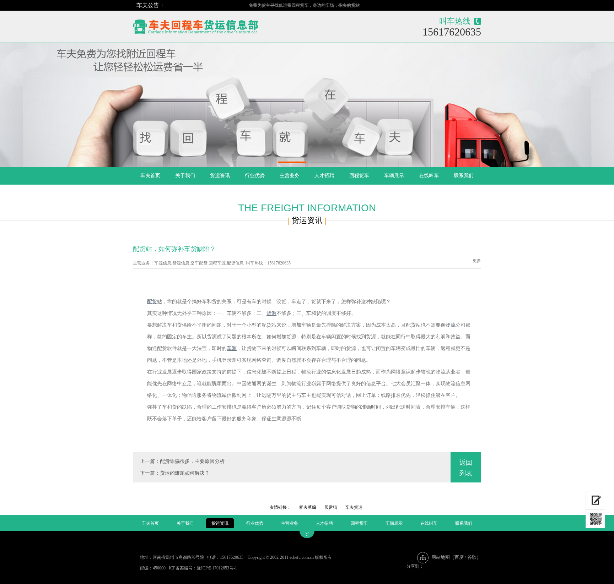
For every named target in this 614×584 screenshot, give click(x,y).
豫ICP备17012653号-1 (217, 568)
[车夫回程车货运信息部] (220, 25)
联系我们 (464, 175)
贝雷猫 (330, 507)
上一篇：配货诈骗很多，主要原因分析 (182, 461)
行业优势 (255, 175)
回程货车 (359, 175)
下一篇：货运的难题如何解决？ (175, 473)
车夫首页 (150, 175)
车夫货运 (353, 507)
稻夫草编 (307, 507)
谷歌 (471, 557)
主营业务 (290, 175)
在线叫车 (429, 175)
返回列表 (465, 468)
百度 (459, 557)
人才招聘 (324, 175)
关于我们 (185, 175)
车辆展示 (394, 175)
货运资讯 (220, 175)
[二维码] (595, 519)
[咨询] (595, 500)
